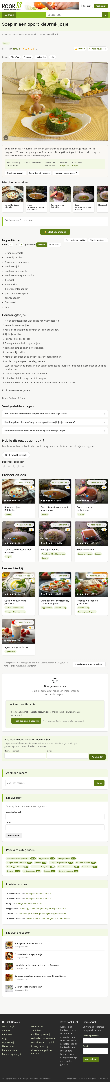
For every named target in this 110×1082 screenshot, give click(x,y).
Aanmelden (97, 756)
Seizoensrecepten (85, 554)
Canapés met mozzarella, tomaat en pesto (55, 602)
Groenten (13, 871)
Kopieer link (41, 57)
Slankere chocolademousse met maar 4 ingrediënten (40, 976)
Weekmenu (37, 1026)
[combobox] (74, 15)
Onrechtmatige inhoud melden (42, 1052)
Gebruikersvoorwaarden (43, 1038)
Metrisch (41, 244)
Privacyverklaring (40, 1046)
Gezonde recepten (68, 871)
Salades (49, 871)
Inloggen (87, 6)
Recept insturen (10, 1050)
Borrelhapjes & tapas (17, 867)
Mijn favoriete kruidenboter (28, 986)
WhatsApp (15, 57)
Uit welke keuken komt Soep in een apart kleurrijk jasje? (34, 430)
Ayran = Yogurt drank (16, 647)
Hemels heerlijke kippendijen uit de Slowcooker (38, 965)
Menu (11, 15)
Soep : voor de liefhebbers (85, 508)
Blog (4, 1038)
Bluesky (81, 1078)
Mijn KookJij (8, 1042)
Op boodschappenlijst (75, 240)
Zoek (99, 783)
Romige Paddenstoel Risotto (28, 943)
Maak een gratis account (26, 721)
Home (16, 34)
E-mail (49, 751)
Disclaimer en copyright (43, 1042)
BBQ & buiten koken (68, 867)
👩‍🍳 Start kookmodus (55, 231)
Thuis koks (36, 1030)
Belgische (64, 165)
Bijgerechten (47, 608)
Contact (6, 1030)
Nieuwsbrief (8, 1046)
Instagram (92, 1078)
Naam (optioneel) (11, 751)
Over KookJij (8, 1026)
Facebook (104, 1078)
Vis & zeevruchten (85, 862)
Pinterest (27, 57)
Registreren (101, 6)
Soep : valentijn (85, 549)
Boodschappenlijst (11, 1054)
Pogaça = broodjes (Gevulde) (87, 602)
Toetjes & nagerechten (14, 608)
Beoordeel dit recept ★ (39, 173)
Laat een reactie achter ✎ (66, 173)
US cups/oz (54, 244)
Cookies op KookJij (40, 1034)
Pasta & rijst (89, 867)
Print (52, 57)
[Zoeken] (105, 15)
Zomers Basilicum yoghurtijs (28, 954)
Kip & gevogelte (31, 871)
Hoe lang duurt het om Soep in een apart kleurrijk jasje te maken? (39, 422)
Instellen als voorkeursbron (89, 664)
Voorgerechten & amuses (15, 612)
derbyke (16, 49)
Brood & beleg (60, 608)
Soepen (6, 43)
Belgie (75, 165)
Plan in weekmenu (98, 240)
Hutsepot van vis (50, 549)
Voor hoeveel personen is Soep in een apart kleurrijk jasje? (35, 413)
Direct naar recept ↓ (16, 173)
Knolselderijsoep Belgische (13, 508)
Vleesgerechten (66, 858)
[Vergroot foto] (5, 137)
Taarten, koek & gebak (87, 612)
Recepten (24, 34)
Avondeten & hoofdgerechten (53, 554)
